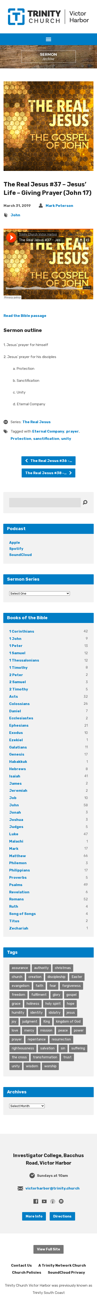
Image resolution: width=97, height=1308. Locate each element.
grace (16, 1003)
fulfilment (39, 995)
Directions (62, 1216)
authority (41, 968)
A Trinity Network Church (62, 1265)
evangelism (20, 986)
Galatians (18, 747)
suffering (78, 1048)
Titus (14, 921)
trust (67, 1057)
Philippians (19, 870)
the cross (19, 1057)
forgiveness (71, 986)
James (15, 783)
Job (12, 798)
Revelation (19, 892)
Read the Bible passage (25, 316)
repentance (37, 1039)
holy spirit (53, 1003)
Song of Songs (22, 914)
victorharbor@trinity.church (52, 1188)
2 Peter (16, 675)
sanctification (46, 439)
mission (46, 1030)
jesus (71, 1012)
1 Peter (16, 646)
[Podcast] (52, 1201)
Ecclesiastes (21, 718)
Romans (16, 899)
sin (63, 1048)
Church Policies (26, 1272)
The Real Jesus (36, 422)
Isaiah (14, 776)
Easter (77, 977)
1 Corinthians (21, 631)
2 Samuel (17, 682)
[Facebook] (35, 1201)
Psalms (15, 885)
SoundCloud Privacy (66, 1272)
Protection (21, 439)
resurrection (61, 1039)
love (15, 1030)
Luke (13, 834)
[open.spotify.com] (61, 1201)
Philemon (18, 863)
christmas (63, 968)
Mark (13, 849)
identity (36, 1012)
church (17, 977)
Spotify (16, 549)
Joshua (16, 820)
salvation (47, 1048)
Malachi (16, 841)
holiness (33, 1003)
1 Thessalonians (24, 660)
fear (52, 986)
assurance (20, 968)
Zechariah (18, 928)
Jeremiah (18, 790)
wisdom (32, 1066)
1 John (15, 639)
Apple (14, 542)
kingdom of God (68, 1021)
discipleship (56, 977)
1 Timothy (18, 668)
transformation (45, 1057)
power (79, 1030)
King (46, 1021)
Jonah (15, 812)
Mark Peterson (59, 206)
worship (50, 1066)
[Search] (85, 502)
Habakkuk (18, 762)
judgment (29, 1021)
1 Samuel (17, 653)
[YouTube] (44, 1201)
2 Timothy (18, 689)
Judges (16, 827)
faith (39, 986)
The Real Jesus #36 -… (51, 461)
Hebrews (17, 769)
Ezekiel (16, 740)
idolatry (55, 1012)
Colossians (19, 704)
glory (56, 995)
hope (70, 1003)
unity (66, 439)
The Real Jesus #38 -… (46, 473)
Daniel (15, 711)
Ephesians (18, 725)
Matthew (17, 856)
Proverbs (18, 877)
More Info (34, 1216)
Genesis (16, 754)
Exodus (16, 733)
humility (18, 1012)
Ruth (13, 906)
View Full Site (48, 1249)
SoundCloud (20, 555)
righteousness (23, 1048)
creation (34, 977)
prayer (72, 431)
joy (14, 1021)
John (15, 215)
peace (63, 1030)
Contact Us (21, 1265)
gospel (71, 995)
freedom (18, 995)
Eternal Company (48, 431)
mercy (29, 1030)
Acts (13, 696)
